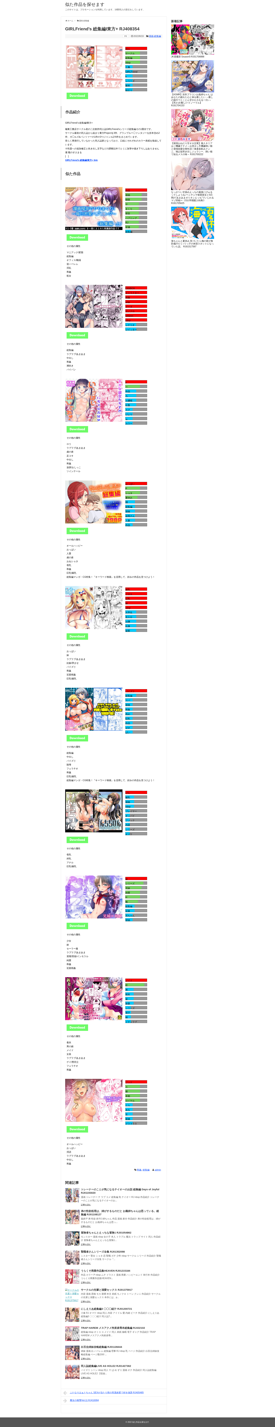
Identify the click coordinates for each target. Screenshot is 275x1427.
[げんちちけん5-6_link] (77, 842)
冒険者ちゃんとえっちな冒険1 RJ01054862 (106, 1232)
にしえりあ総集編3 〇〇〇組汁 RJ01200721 (106, 1308)
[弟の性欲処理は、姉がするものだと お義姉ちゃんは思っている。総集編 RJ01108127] (72, 1217)
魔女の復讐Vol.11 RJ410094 (84, 1400)
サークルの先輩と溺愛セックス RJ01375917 (106, 1289)
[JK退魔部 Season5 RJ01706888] (192, 39)
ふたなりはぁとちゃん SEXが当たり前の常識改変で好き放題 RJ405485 (107, 1392)
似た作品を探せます (85, 4)
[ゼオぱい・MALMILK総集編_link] (77, 740)
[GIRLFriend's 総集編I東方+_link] (77, 98)
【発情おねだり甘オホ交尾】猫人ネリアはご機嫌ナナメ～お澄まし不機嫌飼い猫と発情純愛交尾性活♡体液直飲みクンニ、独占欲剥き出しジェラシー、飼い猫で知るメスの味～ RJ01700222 (191, 149)
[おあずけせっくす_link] (77, 928)
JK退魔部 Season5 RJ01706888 (187, 56)
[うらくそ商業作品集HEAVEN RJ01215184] (72, 1276)
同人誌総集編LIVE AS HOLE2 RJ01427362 (106, 1366)
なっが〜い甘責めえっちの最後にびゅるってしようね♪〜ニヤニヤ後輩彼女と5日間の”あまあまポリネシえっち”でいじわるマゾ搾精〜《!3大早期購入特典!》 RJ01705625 (192, 197)
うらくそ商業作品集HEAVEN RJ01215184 (105, 1270)
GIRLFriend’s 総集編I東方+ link (81, 160)
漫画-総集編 (155, 36)
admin (158, 1170)
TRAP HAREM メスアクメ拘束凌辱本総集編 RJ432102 (113, 1327)
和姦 (139, 1170)
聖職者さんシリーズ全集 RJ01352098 (103, 1251)
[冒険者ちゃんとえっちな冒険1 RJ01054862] (72, 1238)
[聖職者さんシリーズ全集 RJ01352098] (72, 1257)
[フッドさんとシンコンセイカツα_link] (77, 1132)
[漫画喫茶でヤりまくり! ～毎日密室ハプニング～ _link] (77, 240)
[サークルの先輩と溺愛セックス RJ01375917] (72, 1296)
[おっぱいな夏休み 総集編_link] (77, 533)
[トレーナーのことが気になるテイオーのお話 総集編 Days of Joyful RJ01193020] (72, 1195)
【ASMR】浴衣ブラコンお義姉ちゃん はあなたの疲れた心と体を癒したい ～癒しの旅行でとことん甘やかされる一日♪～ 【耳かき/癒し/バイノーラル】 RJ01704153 (192, 100)
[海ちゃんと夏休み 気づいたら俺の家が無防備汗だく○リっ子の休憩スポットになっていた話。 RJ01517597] (192, 223)
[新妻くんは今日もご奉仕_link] (77, 1030)
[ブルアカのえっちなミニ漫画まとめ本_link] (77, 338)
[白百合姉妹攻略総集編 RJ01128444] (72, 1353)
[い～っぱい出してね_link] (77, 432)
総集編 (146, 1170)
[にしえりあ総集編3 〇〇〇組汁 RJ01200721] (72, 1315)
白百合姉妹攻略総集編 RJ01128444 (101, 1347)
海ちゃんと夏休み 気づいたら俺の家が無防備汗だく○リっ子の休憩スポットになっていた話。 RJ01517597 (192, 244)
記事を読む (86, 1205)
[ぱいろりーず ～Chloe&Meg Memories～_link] (77, 639)
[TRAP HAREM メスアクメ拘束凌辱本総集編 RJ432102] (72, 1334)
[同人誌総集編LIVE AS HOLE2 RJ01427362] (72, 1372)
